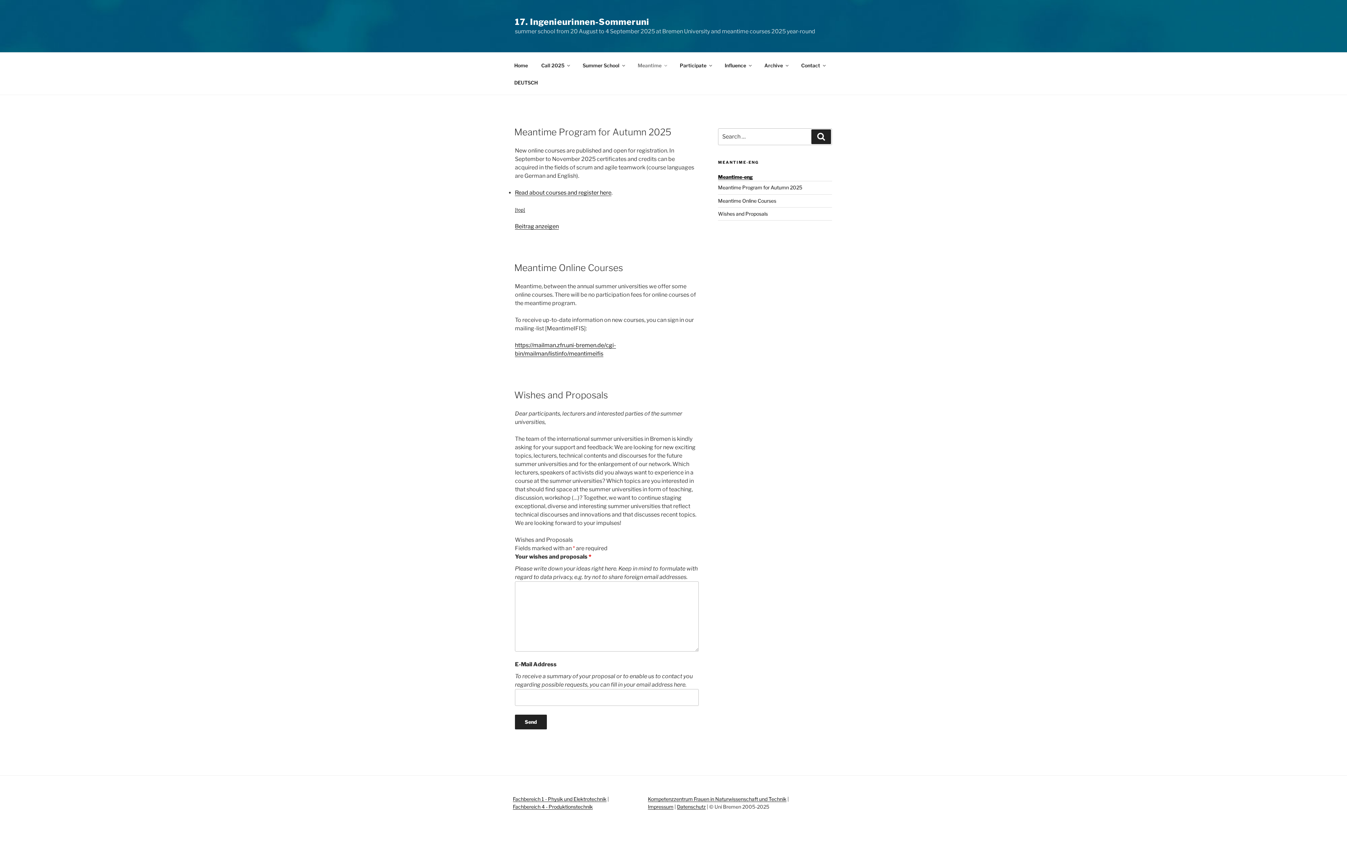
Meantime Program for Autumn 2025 (760, 187)
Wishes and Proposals (743, 214)
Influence (735, 65)
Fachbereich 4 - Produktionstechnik (553, 807)
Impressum (661, 807)
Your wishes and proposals (553, 556)
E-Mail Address (536, 664)
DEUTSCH (526, 83)
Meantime (650, 65)
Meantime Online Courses (747, 201)
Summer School (601, 65)
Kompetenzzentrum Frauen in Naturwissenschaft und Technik (717, 799)
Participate (693, 65)
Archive (773, 65)
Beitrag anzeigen (537, 226)
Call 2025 (552, 65)
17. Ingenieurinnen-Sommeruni (582, 22)
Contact (810, 65)
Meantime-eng (738, 162)
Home (521, 65)
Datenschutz (691, 807)
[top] (520, 210)
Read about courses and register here (563, 192)
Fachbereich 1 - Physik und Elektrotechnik (560, 799)
